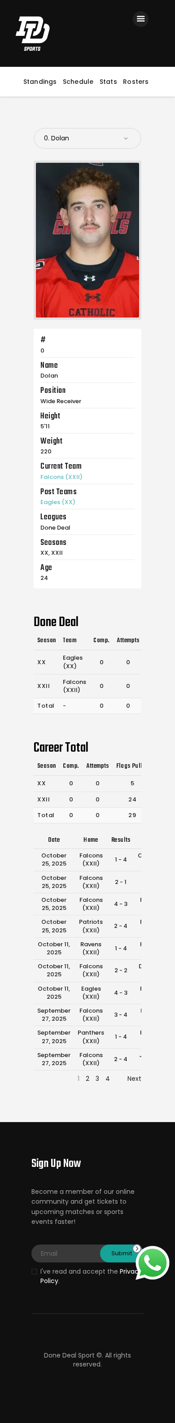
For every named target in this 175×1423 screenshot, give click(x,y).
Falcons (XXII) (61, 477)
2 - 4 (120, 926)
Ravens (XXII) (90, 948)
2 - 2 (120, 970)
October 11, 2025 (54, 948)
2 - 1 (121, 882)
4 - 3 (120, 904)
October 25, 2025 (53, 859)
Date (54, 840)
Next (134, 1078)
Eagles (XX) (57, 502)
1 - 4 (121, 859)
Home (90, 840)
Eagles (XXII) (91, 992)
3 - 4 (120, 1014)
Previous (47, 1078)
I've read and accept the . (91, 1276)
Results (121, 840)
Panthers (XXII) (91, 1036)
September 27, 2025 (53, 1014)
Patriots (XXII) (91, 926)
